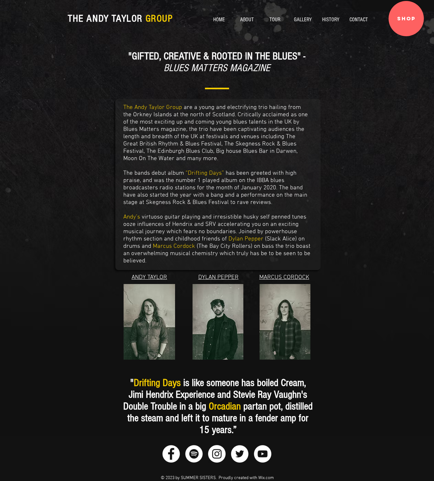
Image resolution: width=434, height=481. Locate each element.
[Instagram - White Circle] (217, 454)
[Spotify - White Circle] (194, 454)
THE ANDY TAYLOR (120, 18)
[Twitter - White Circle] (239, 454)
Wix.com (266, 478)
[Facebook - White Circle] (171, 454)
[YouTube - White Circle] (262, 454)
